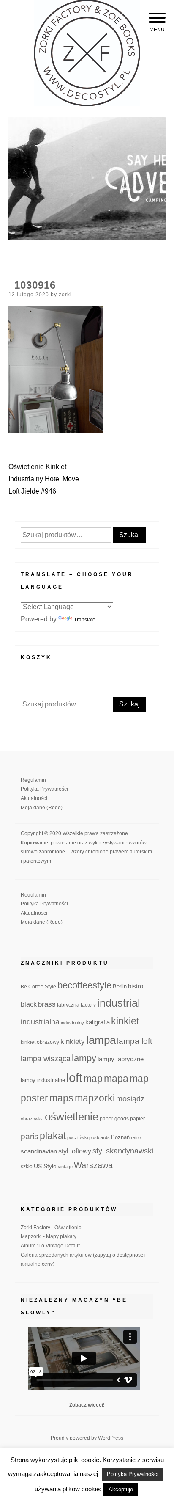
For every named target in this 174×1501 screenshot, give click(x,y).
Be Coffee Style (38, 986)
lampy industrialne (43, 1080)
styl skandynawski (122, 1151)
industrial (118, 1003)
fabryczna (68, 1004)
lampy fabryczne (121, 1059)
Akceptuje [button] (121, 1489)
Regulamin (33, 780)
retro (136, 1137)
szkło (27, 1166)
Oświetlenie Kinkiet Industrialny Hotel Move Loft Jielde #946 (43, 479)
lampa (101, 1040)
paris (29, 1136)
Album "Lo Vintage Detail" (50, 1246)
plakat (53, 1135)
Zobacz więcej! (87, 1405)
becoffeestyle (84, 985)
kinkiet (125, 1020)
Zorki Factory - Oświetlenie (51, 1228)
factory (88, 1004)
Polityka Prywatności (44, 789)
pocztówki (77, 1137)
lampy (84, 1058)
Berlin (120, 987)
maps (61, 1098)
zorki (65, 295)
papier (137, 1118)
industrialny (72, 1022)
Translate (84, 620)
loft (74, 1077)
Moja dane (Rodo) (42, 808)
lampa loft (134, 1041)
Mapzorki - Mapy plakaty (48, 1236)
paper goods (114, 1118)
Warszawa (93, 1165)
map (93, 1078)
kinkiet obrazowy (40, 1042)
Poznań (120, 1137)
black (29, 1004)
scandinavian (39, 1151)
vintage (65, 1166)
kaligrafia (97, 1022)
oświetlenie (71, 1116)
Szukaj (129, 534)
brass (47, 1004)
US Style (45, 1166)
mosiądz (130, 1099)
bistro (135, 986)
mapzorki (95, 1098)
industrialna (40, 1022)
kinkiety (72, 1041)
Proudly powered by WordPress (87, 1438)
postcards (99, 1137)
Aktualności (34, 798)
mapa (116, 1078)
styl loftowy (74, 1151)
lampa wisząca (46, 1058)
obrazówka (32, 1118)
